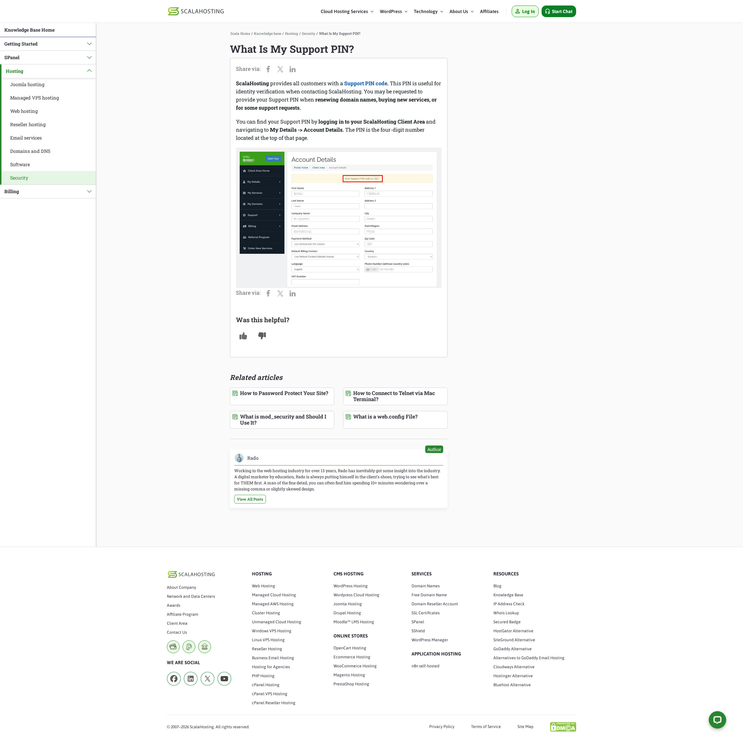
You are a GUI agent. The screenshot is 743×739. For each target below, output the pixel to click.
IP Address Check (508, 604)
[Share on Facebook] (270, 68)
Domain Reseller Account (435, 604)
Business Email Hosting (273, 657)
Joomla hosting (27, 84)
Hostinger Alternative (513, 675)
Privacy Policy (442, 726)
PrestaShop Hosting (351, 684)
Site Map (525, 726)
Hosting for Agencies (271, 666)
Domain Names (426, 586)
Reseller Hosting (267, 648)
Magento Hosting (349, 675)
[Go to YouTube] (224, 687)
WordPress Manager (430, 639)
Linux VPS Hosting (268, 639)
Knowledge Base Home (29, 30)
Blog (497, 586)
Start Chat (562, 11)
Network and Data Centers (191, 596)
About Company (181, 587)
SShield (418, 630)
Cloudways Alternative (514, 666)
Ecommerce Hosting (351, 657)
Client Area (177, 623)
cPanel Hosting (265, 684)
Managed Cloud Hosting (274, 595)
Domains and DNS (30, 151)
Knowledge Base (508, 595)
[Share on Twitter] (282, 68)
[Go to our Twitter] (207, 687)
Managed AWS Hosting (273, 604)
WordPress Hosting (350, 586)
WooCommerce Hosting (355, 666)
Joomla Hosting (347, 604)
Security (19, 178)
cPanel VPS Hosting (269, 693)
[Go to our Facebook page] (174, 687)
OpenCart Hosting (349, 648)
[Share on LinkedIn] (294, 68)
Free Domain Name (429, 595)
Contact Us (177, 632)
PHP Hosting (263, 675)
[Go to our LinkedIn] (191, 687)
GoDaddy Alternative (512, 648)
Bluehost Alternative (512, 684)
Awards (173, 605)
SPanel (418, 622)
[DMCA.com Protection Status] (563, 726)
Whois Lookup (506, 613)
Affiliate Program (182, 614)
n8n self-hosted (425, 666)
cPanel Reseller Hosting (273, 702)
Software (20, 164)
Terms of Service (486, 726)
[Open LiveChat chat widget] (717, 720)
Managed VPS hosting (34, 98)
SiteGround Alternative (514, 639)
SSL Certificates (426, 613)
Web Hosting (263, 586)
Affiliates (489, 11)
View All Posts (250, 499)
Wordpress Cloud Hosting (356, 595)
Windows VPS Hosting (271, 630)
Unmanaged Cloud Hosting (276, 622)
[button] (347, 13)
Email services (26, 138)
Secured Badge (507, 622)
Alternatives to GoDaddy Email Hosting (529, 657)
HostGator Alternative (513, 630)
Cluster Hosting (266, 613)
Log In (528, 11)
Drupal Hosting (347, 613)
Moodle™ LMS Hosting (353, 622)
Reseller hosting (28, 124)
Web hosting (24, 111)
